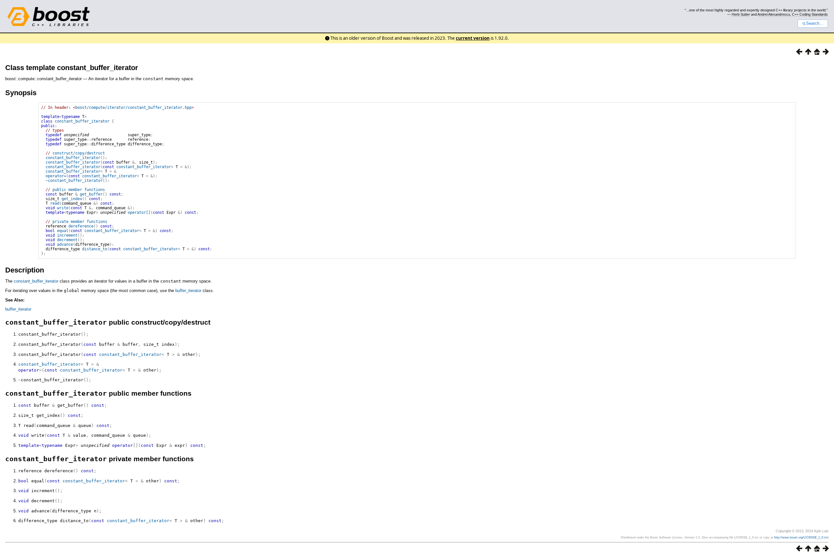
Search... (814, 23)
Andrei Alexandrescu (773, 14)
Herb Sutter (741, 14)
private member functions (79, 221)
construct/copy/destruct (78, 153)
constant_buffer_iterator (82, 121)
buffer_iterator (188, 290)
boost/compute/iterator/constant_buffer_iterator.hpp (133, 107)
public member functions (78, 189)
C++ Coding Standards (810, 14)
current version (473, 38)
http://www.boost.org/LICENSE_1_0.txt (801, 537)
